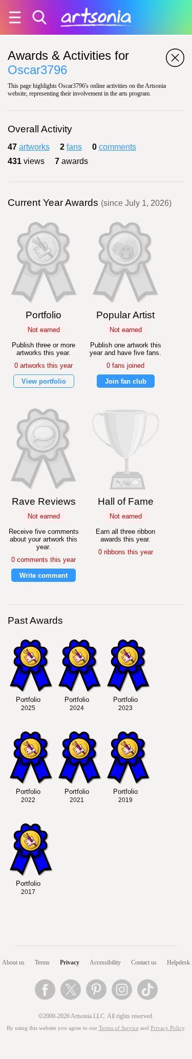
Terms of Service (119, 1028)
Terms (42, 962)
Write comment (43, 575)
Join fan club (125, 381)
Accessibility (105, 962)
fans (74, 147)
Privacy (69, 962)
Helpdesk (178, 962)
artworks (34, 147)
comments (117, 147)
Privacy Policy (167, 1028)
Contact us (144, 962)
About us (13, 962)
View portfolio (44, 381)
